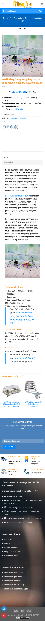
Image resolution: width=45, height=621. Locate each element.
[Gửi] (40, 11)
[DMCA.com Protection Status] (23, 618)
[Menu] (3, 4)
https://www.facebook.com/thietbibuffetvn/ (24, 518)
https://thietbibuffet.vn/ (23, 522)
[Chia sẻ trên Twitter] (8, 127)
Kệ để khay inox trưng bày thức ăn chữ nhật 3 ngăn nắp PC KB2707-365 (11, 405)
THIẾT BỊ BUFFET (32, 615)
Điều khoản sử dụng (12, 556)
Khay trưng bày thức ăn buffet (17, 196)
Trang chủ (7, 18)
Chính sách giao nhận (13, 577)
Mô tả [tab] (6, 157)
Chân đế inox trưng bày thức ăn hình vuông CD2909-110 (33, 404)
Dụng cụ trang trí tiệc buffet (18, 118)
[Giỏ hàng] (42, 4)
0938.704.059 (17, 109)
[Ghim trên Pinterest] (12, 127)
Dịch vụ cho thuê (11, 548)
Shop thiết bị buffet (12, 552)
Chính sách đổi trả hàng (14, 585)
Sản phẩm (18, 18)
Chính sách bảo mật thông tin (16, 589)
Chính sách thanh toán (13, 572)
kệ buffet (8, 122)
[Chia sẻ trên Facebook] (4, 127)
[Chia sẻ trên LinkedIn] (16, 127)
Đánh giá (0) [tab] (8, 162)
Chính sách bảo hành (12, 581)
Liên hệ (7, 543)
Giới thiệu (8, 539)
